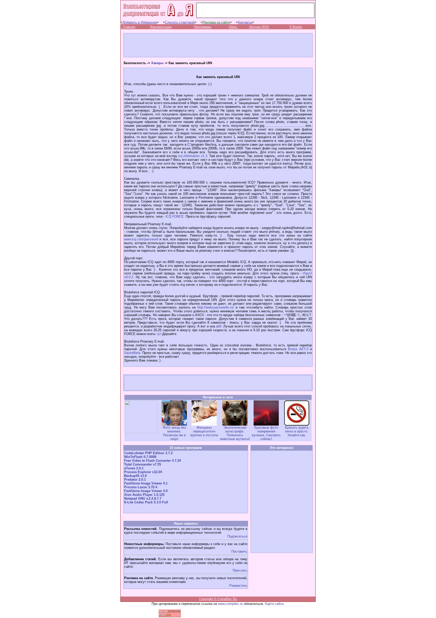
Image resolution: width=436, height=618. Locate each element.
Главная (129, 27)
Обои (233, 27)
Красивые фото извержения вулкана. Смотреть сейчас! (266, 433)
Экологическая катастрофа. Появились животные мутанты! (235, 433)
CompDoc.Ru (227, 599)
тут (159, 334)
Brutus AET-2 (298, 349)
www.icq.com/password (141, 239)
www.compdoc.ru (230, 604)
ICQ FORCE (175, 216)
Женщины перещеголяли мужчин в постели (204, 431)
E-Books (296, 27)
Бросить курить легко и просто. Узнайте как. (297, 431)
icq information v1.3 (192, 156)
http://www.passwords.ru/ (215, 307)
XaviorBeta (132, 353)
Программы (202, 27)
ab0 (218, 326)
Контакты (245, 22)
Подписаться (237, 536)
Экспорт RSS (259, 27)
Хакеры (157, 63)
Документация (161, 27)
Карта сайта (274, 604)
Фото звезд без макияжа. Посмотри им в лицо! (174, 433)
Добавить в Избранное (140, 22)
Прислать (240, 570)
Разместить (238, 585)
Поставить (239, 551)
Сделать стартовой (180, 22)
